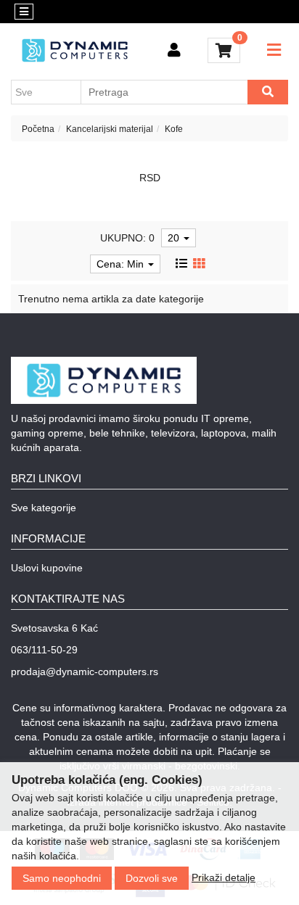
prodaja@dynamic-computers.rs (84, 671)
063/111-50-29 (44, 650)
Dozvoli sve (152, 878)
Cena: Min (122, 264)
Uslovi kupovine (47, 568)
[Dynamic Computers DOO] (75, 50)
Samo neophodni (61, 878)
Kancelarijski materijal (109, 129)
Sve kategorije (43, 507)
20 (175, 238)
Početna (38, 129)
